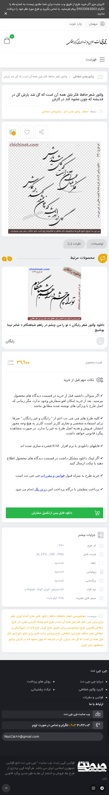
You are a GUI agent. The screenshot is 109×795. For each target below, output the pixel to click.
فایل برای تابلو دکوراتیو (26, 633)
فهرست (92, 60)
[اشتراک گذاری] (41, 132)
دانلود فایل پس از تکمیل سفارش (51, 513)
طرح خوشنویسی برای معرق (69, 628)
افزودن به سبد (100, 341)
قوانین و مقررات (93, 697)
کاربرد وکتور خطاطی (91, 689)
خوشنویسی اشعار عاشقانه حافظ (67, 616)
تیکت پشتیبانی (41, 689)
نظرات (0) (74, 243)
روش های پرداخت (39, 681)
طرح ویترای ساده (50, 633)
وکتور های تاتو (72, 112)
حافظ (85, 112)
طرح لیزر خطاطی (71, 633)
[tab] (97, 244)
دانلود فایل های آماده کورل (32, 616)
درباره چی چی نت (91, 681)
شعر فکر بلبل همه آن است (71, 622)
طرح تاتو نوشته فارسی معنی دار (36, 622)
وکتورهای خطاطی (83, 76)
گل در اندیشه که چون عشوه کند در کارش (39, 639)
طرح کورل (46, 628)
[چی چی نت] (86, 42)
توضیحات (97, 243)
